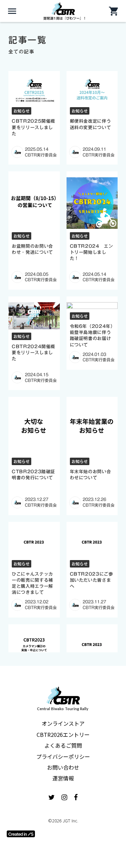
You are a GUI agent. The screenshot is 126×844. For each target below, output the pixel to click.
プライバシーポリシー (63, 756)
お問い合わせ (63, 767)
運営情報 (63, 778)
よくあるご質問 (63, 745)
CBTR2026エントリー (63, 734)
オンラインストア (63, 723)
